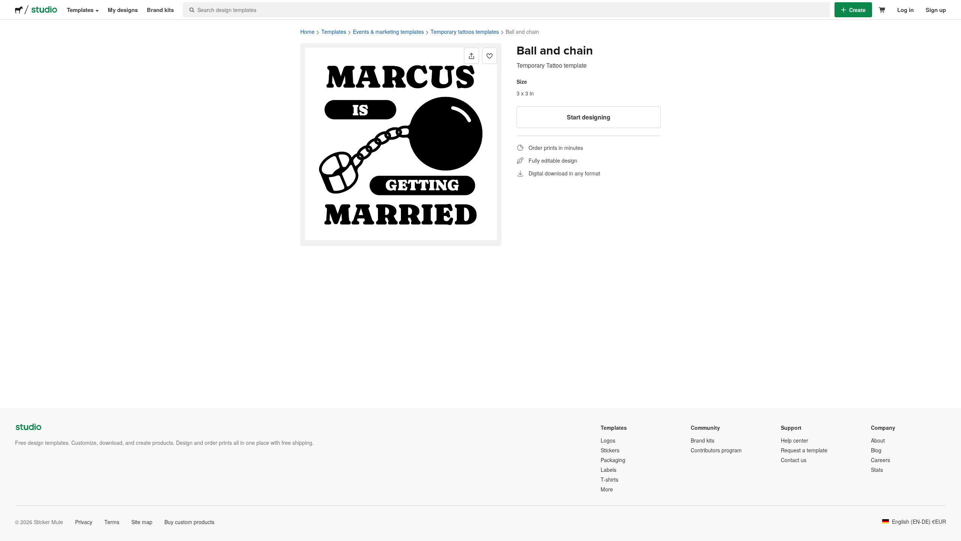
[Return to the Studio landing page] (44, 10)
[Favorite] (489, 56)
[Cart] (882, 10)
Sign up (936, 10)
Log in (905, 10)
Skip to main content (6, 6)
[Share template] (471, 56)
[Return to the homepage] (19, 10)
